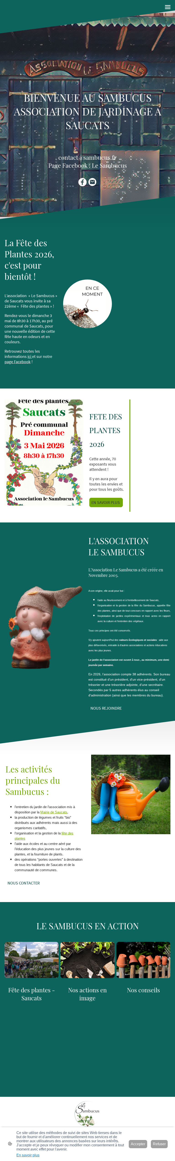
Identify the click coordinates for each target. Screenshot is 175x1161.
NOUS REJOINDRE (106, 708)
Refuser (159, 1144)
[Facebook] (82, 182)
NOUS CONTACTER (24, 883)
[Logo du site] (87, 1113)
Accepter (138, 1144)
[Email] (92, 182)
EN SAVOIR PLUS (106, 502)
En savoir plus (27, 1155)
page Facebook (18, 361)
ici (30, 356)
